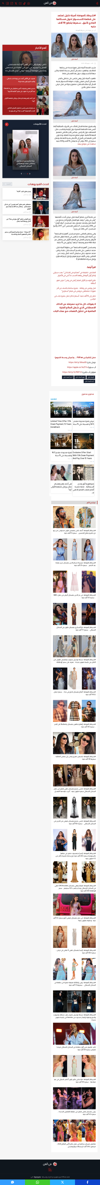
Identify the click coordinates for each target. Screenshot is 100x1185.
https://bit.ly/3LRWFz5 (72, 372)
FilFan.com (66, 1177)
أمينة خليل (91, 377)
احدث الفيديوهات (27, 184)
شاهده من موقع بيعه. (86, 144)
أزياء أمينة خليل (89, 381)
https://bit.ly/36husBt (78, 362)
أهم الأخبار (40, 47)
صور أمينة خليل (80, 377)
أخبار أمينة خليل (67, 377)
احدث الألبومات (39, 124)
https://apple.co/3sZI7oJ (77, 367)
